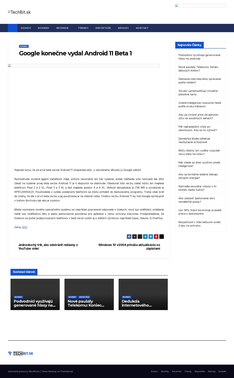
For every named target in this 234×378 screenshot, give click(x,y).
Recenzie (62, 28)
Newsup (52, 371)
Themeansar (66, 371)
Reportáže (103, 28)
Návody (123, 28)
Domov (26, 28)
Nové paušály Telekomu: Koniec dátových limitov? (84, 305)
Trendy (83, 28)
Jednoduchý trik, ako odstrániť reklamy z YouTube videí (48, 246)
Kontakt (142, 28)
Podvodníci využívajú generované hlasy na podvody (33, 305)
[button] (224, 28)
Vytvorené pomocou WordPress (24, 371)
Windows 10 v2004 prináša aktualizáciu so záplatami (129, 246)
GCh (24, 227)
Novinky (43, 28)
